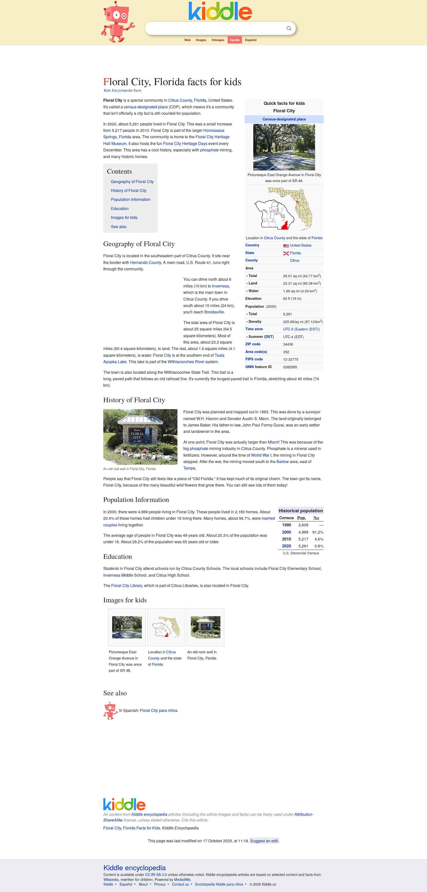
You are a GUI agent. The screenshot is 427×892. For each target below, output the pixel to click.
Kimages (218, 40)
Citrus (294, 260)
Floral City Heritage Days (185, 143)
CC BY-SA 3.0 (156, 874)
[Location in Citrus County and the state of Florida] (284, 208)
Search (289, 28)
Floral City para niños (158, 710)
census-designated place (146, 107)
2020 (271, 306)
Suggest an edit (264, 840)
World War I (261, 455)
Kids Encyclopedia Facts (122, 90)
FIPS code (254, 358)
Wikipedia (111, 879)
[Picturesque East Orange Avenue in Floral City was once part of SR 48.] (284, 146)
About (143, 884)
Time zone (254, 328)
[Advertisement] (213, 59)
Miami (273, 442)
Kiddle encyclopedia (149, 814)
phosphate (209, 150)
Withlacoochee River (186, 361)
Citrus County (274, 237)
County (251, 260)
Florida (317, 237)
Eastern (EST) (307, 328)
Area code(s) (256, 351)
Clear (279, 28)
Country (252, 244)
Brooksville (214, 312)
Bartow (283, 461)
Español (250, 40)
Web (187, 40)
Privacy (160, 884)
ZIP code (252, 343)
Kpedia (235, 40)
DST (269, 336)
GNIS (249, 366)
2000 (286, 532)
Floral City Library (126, 585)
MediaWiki (182, 879)
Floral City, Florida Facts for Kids (131, 828)
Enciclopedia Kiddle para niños (219, 884)
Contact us (180, 884)
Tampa (189, 468)
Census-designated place (284, 119)
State (249, 252)
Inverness (220, 286)
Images (201, 40)
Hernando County (145, 262)
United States (300, 245)
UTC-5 (288, 328)
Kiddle (108, 884)
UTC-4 (288, 336)
